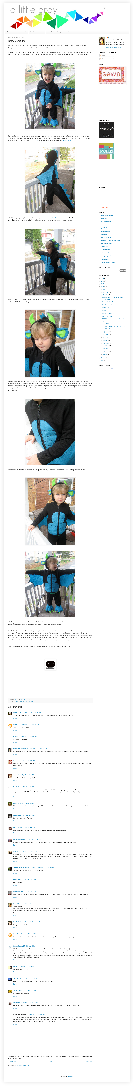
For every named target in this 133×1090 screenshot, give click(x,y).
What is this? (105, 207)
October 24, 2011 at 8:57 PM (28, 851)
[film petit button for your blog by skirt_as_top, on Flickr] (106, 137)
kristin (15, 787)
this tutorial (52, 218)
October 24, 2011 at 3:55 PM (26, 815)
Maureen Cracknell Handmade (110, 240)
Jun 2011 (105, 340)
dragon (20, 701)
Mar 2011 (106, 349)
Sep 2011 (106, 332)
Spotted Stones (105, 250)
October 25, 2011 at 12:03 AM (27, 879)
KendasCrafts (17, 922)
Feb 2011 (106, 351)
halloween (25, 701)
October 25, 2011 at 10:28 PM (27, 966)
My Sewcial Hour (106, 243)
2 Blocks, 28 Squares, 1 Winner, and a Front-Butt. (113, 327)
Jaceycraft (104, 234)
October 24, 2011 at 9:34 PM (45, 867)
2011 (102, 287)
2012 (102, 284)
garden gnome (67, 140)
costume (16, 701)
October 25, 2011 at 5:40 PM (26, 946)
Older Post (89, 1062)
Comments (104, 59)
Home (9, 32)
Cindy (15, 827)
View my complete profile (113, 47)
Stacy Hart (16, 934)
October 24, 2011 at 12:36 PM (28, 737)
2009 (102, 361)
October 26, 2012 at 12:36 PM (36, 1014)
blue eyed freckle (106, 222)
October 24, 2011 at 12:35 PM (30, 724)
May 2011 (106, 343)
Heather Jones (17, 712)
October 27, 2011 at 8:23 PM (31, 978)
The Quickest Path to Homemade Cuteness (112, 322)
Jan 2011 (105, 354)
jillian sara (16, 1002)
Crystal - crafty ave (19, 839)
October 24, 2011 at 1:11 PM (26, 787)
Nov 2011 (106, 292)
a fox (36, 140)
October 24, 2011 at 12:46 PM (26, 761)
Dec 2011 (106, 289)
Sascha (15, 946)
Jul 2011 (105, 337)
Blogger (70, 1076)
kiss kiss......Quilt (106, 237)
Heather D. (16, 724)
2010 (102, 358)
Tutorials (67, 32)
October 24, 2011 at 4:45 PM (26, 827)
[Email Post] (29, 699)
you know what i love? (108, 262)
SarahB (15, 990)
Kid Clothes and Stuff (37, 32)
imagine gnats (105, 231)
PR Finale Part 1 (107, 305)
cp (101, 225)
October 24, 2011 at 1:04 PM (25, 775)
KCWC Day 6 (106, 308)
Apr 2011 (106, 346)
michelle (15, 736)
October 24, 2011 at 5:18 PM (34, 839)
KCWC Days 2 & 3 (108, 313)
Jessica (110, 38)
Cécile (15, 879)
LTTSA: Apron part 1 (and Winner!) (113, 319)
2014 (102, 278)
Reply (15, 718)
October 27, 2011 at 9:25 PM (27, 990)
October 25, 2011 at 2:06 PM (29, 934)
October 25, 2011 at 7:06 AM (31, 922)
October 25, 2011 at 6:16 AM (25, 904)
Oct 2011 (106, 295)
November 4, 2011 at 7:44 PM (29, 1002)
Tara (14, 775)
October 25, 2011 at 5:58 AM (27, 892)
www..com (105, 190)
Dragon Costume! (107, 302)
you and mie (105, 259)
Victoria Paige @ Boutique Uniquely (24, 867)
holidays (31, 701)
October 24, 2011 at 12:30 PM (32, 712)
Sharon (15, 891)
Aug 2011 (106, 334)
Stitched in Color (106, 253)
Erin (14, 904)
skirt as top (104, 246)
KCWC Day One (107, 316)
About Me (17, 32)
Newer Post (12, 1062)
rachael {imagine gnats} (20, 748)
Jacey (15, 803)
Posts (103, 55)
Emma (15, 966)
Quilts (25, 32)
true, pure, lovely (106, 256)
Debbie (15, 815)
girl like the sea (105, 228)
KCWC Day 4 (106, 310)
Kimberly (16, 851)
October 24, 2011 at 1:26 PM (25, 803)
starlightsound (17, 978)
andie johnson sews (107, 215)
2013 (102, 281)
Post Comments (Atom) (23, 1065)
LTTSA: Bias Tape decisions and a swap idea (112, 298)
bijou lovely (104, 218)
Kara (15, 761)
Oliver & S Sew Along (54, 32)
